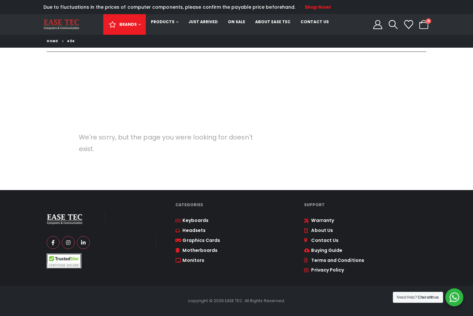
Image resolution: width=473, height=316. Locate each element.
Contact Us (315, 21)
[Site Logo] (61, 24)
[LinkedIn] (83, 242)
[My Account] (378, 24)
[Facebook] (53, 242)
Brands (128, 24)
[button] (393, 24)
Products (162, 21)
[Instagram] (68, 242)
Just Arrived (203, 21)
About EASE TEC (273, 21)
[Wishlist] (408, 24)
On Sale (236, 21)
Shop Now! (318, 7)
